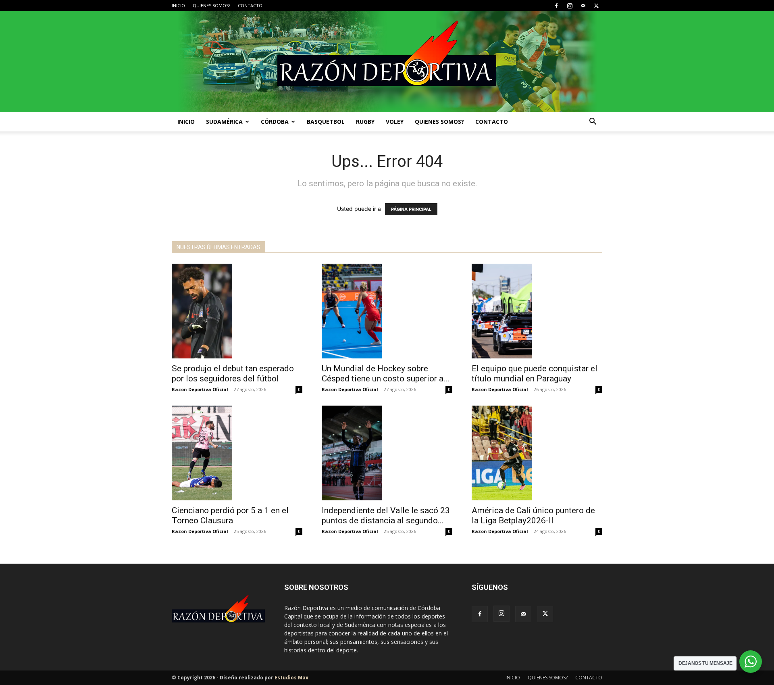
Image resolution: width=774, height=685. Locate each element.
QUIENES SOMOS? (211, 5)
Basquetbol (326, 121)
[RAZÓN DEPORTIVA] (387, 61)
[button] (592, 122)
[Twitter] (596, 5)
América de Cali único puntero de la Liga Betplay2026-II (533, 515)
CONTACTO (250, 5)
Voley (395, 121)
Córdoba (275, 121)
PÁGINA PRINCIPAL (411, 209)
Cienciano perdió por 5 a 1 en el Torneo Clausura (230, 515)
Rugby (365, 121)
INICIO (178, 5)
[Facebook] (556, 5)
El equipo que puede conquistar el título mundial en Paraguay (534, 373)
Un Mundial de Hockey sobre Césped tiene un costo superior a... (385, 373)
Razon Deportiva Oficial (200, 389)
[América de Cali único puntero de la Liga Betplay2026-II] (537, 453)
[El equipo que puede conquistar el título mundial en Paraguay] (537, 311)
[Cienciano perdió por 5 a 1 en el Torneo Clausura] (237, 453)
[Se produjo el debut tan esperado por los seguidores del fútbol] (237, 311)
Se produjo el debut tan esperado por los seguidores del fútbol (233, 373)
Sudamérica (224, 121)
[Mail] (583, 5)
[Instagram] (570, 5)
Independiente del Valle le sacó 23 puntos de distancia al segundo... (386, 515)
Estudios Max (291, 677)
